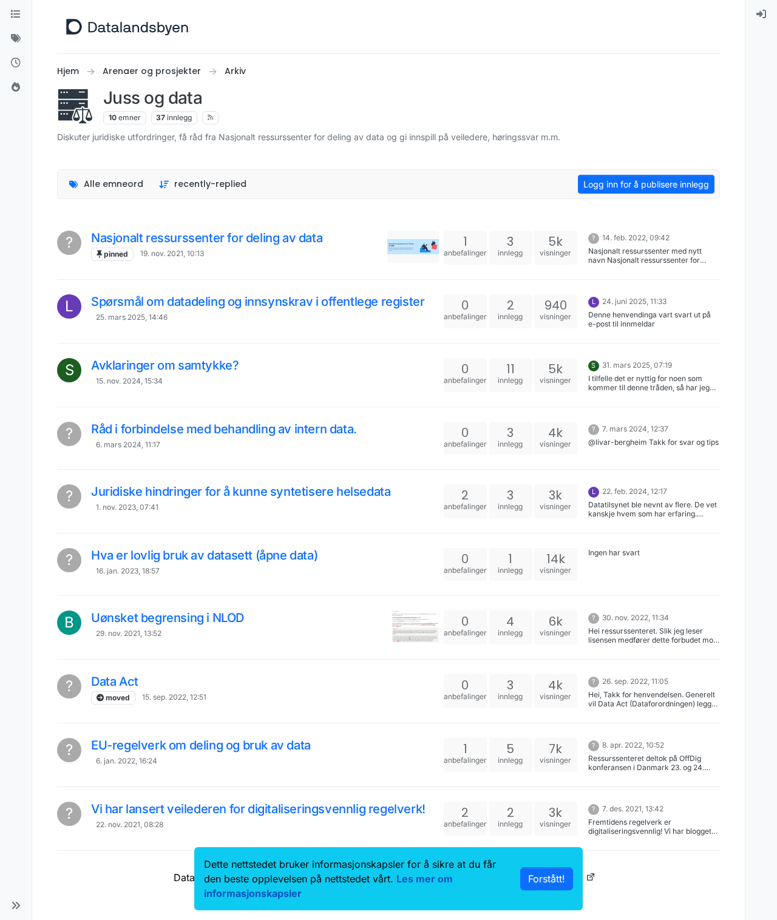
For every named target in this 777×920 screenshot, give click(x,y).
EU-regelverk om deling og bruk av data (201, 745)
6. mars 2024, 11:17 (128, 444)
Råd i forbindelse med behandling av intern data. (224, 429)
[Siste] (16, 63)
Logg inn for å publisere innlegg (646, 184)
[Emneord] (16, 39)
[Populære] (16, 87)
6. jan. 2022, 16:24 (126, 760)
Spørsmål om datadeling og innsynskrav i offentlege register (257, 301)
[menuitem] (761, 14)
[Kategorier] (16, 14)
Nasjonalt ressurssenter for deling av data (206, 238)
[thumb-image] (413, 247)
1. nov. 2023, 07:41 (127, 507)
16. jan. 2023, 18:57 (128, 570)
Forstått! (546, 879)
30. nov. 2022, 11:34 (635, 617)
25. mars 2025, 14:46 (132, 317)
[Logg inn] (761, 14)
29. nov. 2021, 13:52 (128, 633)
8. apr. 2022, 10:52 (633, 744)
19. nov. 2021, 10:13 (172, 253)
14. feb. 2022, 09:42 (636, 237)
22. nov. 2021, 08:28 (129, 824)
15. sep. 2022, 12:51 (174, 697)
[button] (16, 905)
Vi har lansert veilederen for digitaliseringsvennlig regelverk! (258, 809)
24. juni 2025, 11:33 (634, 301)
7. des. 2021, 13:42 (632, 808)
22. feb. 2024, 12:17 (634, 491)
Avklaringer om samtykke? (165, 365)
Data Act (114, 681)
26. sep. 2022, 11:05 (635, 681)
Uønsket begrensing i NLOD (167, 618)
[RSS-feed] (210, 117)
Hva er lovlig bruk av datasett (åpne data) (204, 555)
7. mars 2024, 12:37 (635, 428)
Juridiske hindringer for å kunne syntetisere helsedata (240, 491)
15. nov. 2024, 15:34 (129, 380)
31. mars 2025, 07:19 (637, 365)
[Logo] (127, 27)
